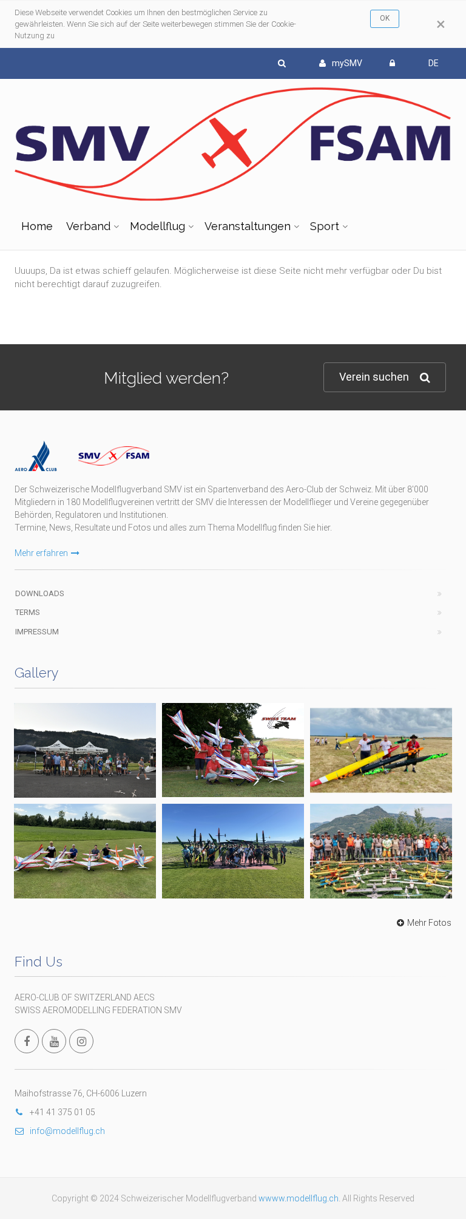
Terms (27, 612)
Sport (324, 226)
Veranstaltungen (247, 226)
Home (37, 226)
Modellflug (157, 226)
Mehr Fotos (429, 923)
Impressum (37, 631)
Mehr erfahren (41, 553)
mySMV (347, 63)
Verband (88, 226)
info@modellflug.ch (67, 1131)
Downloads (39, 593)
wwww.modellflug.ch (298, 1198)
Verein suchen (374, 376)
